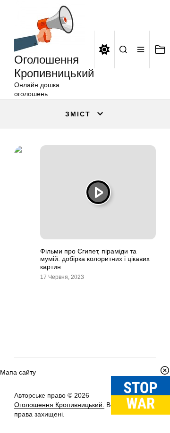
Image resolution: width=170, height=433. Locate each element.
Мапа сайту (18, 372)
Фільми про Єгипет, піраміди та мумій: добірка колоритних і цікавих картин (95, 259)
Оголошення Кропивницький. (59, 404)
